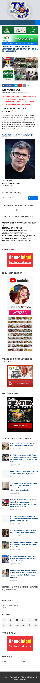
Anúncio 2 (23, 661)
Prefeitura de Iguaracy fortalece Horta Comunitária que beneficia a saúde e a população (24, 544)
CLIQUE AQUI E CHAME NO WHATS (10, 606)
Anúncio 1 (4, 661)
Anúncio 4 (23, 666)
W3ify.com (24, 677)
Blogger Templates (20, 679)
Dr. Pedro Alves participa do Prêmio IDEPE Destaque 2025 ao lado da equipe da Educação (23, 558)
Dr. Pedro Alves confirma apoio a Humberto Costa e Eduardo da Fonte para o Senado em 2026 (24, 518)
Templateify (13, 677)
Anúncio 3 (4, 666)
